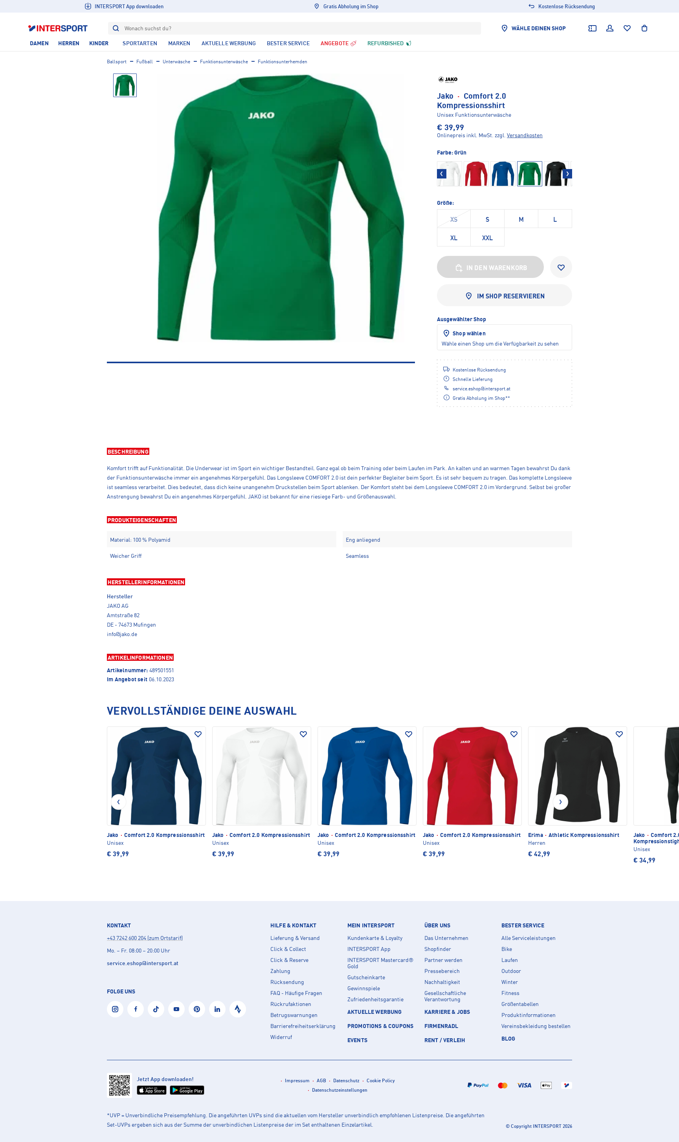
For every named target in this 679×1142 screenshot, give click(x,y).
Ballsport (117, 61)
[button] (339, 451)
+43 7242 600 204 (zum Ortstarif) (145, 937)
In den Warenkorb (497, 268)
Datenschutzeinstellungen (339, 1090)
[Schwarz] (556, 173)
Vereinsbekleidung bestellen (536, 1026)
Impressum (297, 1080)
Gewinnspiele (363, 988)
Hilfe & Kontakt (293, 925)
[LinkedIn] (217, 1009)
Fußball (144, 61)
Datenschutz (346, 1080)
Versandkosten (525, 135)
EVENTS (357, 1040)
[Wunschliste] (627, 28)
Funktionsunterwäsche (224, 61)
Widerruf (281, 1037)
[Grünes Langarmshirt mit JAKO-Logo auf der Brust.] (280, 208)
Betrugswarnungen (293, 1015)
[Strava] (237, 1009)
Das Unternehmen (446, 938)
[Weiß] (449, 173)
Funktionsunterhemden (282, 61)
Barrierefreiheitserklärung (303, 1026)
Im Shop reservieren (511, 296)
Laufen (509, 960)
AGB (321, 1080)
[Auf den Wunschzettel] (198, 734)
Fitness (510, 993)
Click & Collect (288, 949)
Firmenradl (441, 1025)
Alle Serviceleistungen (528, 938)
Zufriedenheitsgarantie (375, 999)
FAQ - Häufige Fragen (296, 993)
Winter (509, 982)
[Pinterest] (197, 1009)
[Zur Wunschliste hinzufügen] (561, 267)
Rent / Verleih (444, 1040)
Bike (506, 949)
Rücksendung (287, 982)
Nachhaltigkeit (442, 982)
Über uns (437, 925)
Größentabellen (520, 1004)
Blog (508, 1038)
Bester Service (522, 925)
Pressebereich (442, 971)
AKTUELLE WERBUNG (374, 1011)
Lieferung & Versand (295, 938)
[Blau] (503, 173)
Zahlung (280, 971)
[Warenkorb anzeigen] (644, 28)
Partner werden (443, 960)
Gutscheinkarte (366, 977)
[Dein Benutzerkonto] (610, 28)
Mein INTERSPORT (371, 925)
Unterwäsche (176, 61)
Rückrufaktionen (290, 1004)
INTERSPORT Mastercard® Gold (380, 963)
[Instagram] (115, 1009)
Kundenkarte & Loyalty (374, 938)
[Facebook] (135, 1009)
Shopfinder (437, 949)
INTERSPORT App (369, 949)
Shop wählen (469, 333)
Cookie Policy (381, 1080)
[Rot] (476, 173)
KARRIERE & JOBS (447, 1011)
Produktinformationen (528, 1015)
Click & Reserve (289, 960)
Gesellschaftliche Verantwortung (445, 996)
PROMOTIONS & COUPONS (380, 1025)
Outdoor (511, 971)
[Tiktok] (156, 1009)
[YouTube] (176, 1009)
